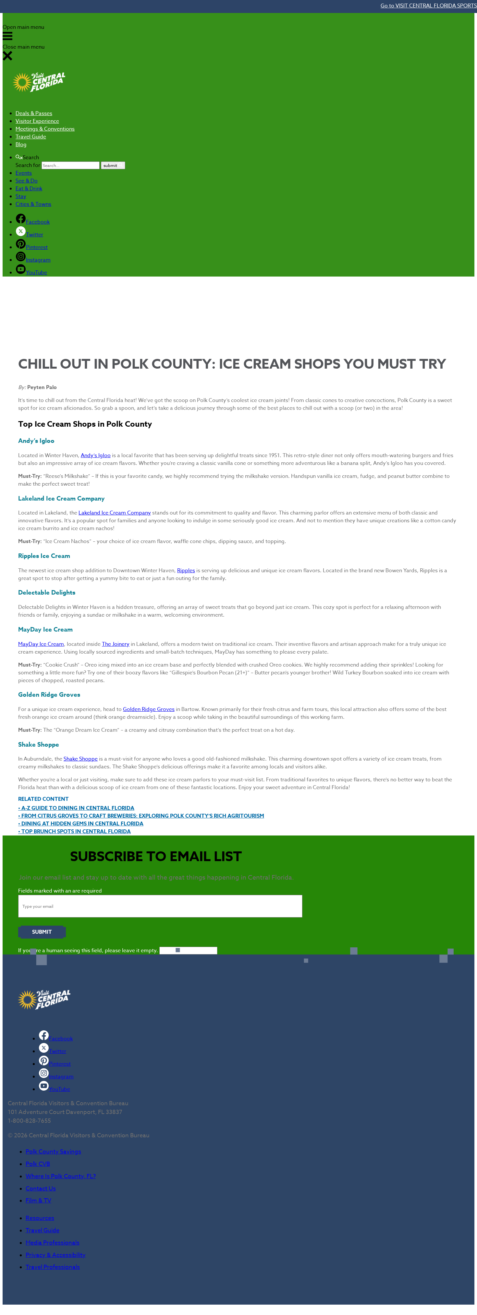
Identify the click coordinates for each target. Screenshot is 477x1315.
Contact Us (41, 1188)
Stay (21, 196)
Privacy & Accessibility (56, 1255)
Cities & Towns (33, 204)
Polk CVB (38, 1164)
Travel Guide (31, 137)
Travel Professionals (53, 1267)
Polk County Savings (53, 1151)
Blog (21, 144)
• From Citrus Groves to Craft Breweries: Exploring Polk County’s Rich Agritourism (141, 816)
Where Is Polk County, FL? (61, 1176)
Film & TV (38, 1200)
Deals (34, 113)
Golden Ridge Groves (149, 709)
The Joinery (115, 644)
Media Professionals (53, 1242)
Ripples (186, 571)
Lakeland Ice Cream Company (115, 513)
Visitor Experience (37, 121)
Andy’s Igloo (96, 455)
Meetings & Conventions (45, 129)
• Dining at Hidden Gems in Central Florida (80, 824)
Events (24, 173)
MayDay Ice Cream (41, 644)
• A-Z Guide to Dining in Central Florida (76, 808)
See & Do (27, 181)
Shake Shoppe (81, 759)
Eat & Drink (29, 189)
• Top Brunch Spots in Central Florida (74, 831)
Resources (40, 1218)
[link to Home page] (39, 100)
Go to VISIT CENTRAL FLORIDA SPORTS (429, 6)
